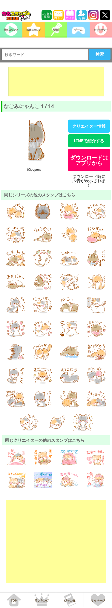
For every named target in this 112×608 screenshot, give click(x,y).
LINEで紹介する (89, 140)
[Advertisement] (56, 81)
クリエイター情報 (89, 126)
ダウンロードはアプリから (89, 160)
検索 (100, 54)
